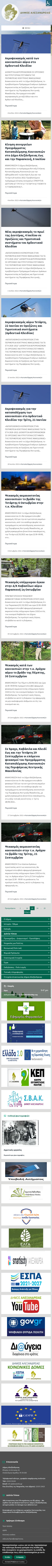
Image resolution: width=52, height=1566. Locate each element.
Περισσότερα (11, 105)
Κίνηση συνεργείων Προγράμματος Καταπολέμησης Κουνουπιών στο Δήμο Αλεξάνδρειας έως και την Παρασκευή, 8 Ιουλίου (25, 151)
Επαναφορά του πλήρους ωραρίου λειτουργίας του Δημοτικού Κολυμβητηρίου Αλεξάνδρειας (24, 1511)
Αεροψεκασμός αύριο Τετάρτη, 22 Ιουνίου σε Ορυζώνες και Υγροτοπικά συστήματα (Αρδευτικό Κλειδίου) (26, 327)
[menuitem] (26, 919)
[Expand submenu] (49, 919)
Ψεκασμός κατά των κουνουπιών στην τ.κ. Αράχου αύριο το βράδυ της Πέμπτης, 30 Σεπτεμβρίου (25, 670)
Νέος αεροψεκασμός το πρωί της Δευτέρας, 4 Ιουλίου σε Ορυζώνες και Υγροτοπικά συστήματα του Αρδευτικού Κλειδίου (24, 239)
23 (44, 908)
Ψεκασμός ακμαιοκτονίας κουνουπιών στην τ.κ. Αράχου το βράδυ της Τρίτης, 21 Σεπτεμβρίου (25, 852)
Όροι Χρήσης (7, 1526)
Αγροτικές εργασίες (13, 1150)
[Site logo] (26, 20)
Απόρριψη (19, 1557)
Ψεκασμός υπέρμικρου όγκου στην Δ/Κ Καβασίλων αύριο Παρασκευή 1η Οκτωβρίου (25, 585)
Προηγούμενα (10, 908)
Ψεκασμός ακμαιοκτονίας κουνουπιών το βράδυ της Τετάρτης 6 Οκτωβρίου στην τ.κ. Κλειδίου (24, 500)
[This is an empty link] (26, 43)
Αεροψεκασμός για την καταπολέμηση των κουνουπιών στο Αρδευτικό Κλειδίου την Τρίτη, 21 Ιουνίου (25, 414)
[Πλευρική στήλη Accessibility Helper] (49, 3)
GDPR (5, 1530)
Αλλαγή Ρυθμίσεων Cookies (14, 1562)
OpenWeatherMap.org (29, 994)
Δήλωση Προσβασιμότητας (13, 1539)
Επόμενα (27, 912)
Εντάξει (7, 1557)
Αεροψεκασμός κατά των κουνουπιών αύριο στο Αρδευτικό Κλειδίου (22, 62)
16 (37, 908)
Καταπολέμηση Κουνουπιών (30, 113)
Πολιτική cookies (9, 1534)
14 (27, 908)
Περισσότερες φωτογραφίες (14, 1155)
